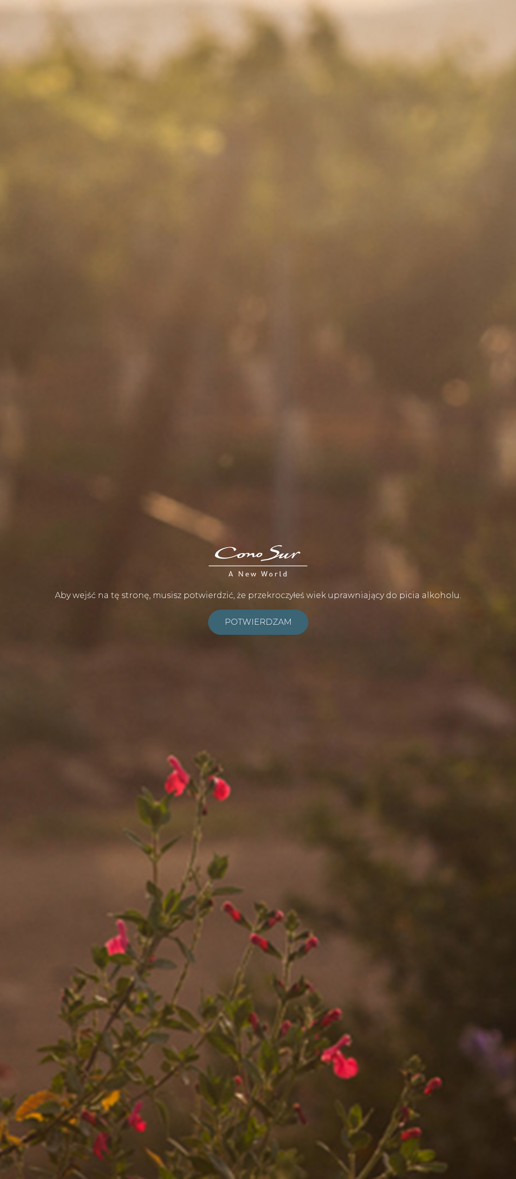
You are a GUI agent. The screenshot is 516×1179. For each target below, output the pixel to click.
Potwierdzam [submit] (258, 622)
